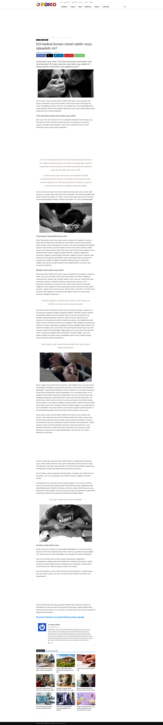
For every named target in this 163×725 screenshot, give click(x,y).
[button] (125, 7)
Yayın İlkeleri (74, 2)
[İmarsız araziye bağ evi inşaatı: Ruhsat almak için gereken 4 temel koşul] (65, 660)
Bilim (80, 7)
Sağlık (97, 7)
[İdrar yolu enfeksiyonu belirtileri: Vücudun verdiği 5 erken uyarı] (45, 698)
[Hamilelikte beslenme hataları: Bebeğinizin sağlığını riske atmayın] (65, 680)
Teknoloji (87, 7)
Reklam (80, 2)
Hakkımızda (66, 2)
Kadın (46, 39)
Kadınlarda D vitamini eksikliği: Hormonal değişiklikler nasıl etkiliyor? (64, 708)
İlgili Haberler (40, 651)
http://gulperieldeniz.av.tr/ (54, 627)
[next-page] (40, 713)
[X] (52, 643)
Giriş (61, 2)
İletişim (86, 2)
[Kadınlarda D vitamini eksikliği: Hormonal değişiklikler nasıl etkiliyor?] (65, 698)
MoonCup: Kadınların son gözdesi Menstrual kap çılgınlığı (60, 617)
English (91, 2)
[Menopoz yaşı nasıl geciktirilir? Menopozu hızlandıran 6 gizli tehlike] (86, 680)
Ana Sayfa (38, 37)
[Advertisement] (81, 23)
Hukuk (43, 39)
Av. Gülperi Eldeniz (45, 52)
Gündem (64, 7)
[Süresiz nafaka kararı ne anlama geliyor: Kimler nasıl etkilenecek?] (45, 660)
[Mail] (49, 643)
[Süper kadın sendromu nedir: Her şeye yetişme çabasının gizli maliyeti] (45, 680)
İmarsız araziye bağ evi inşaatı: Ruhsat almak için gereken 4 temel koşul (65, 670)
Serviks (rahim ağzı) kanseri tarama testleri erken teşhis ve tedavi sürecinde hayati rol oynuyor (86, 708)
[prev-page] (37, 713)
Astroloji (106, 7)
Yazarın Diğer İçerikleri (52, 651)
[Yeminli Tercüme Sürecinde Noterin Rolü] (86, 660)
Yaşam (72, 7)
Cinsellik (44, 37)
